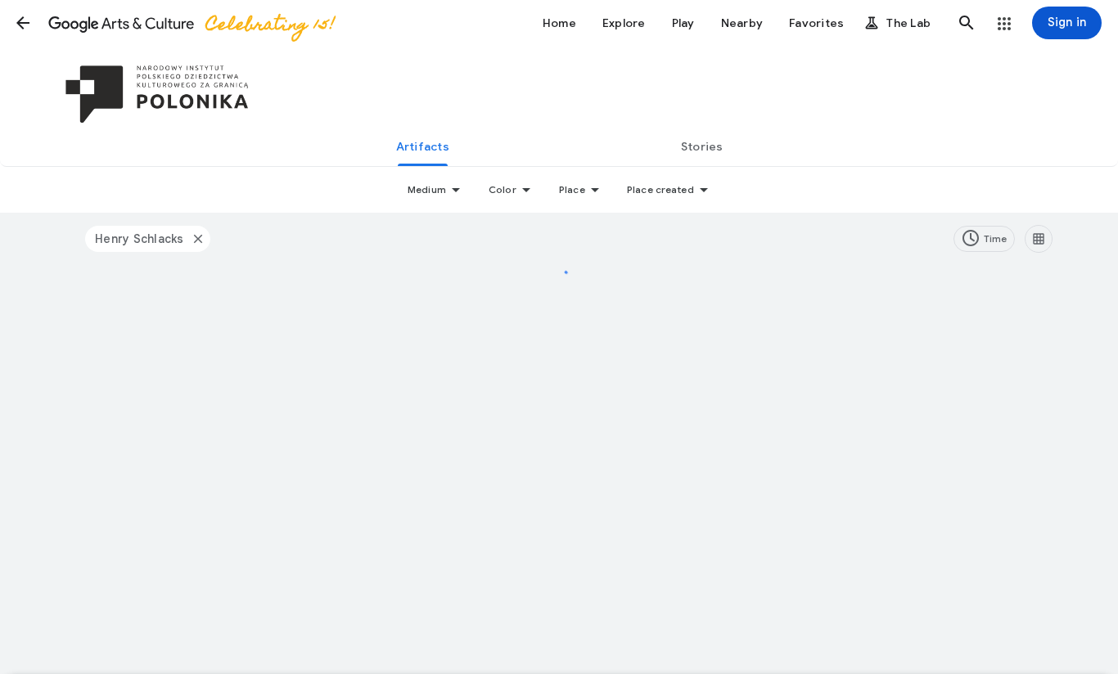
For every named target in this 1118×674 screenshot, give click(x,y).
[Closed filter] (197, 239)
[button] (23, 23)
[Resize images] (1039, 239)
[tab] (422, 146)
